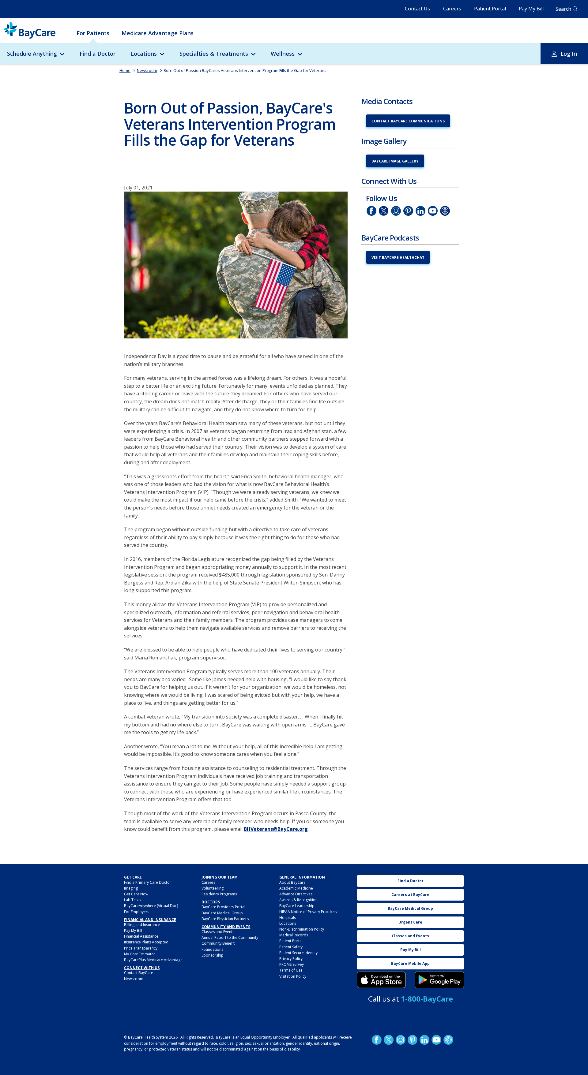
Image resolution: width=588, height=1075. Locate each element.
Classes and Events (218, 931)
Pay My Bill (531, 8)
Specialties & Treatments (213, 53)
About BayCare (292, 882)
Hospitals (287, 917)
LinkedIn (420, 211)
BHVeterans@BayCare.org (276, 829)
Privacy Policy (291, 958)
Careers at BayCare (410, 894)
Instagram (396, 211)
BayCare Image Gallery (395, 161)
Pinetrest (408, 211)
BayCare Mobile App (410, 963)
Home (124, 70)
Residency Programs (219, 894)
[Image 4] (439, 980)
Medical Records (293, 935)
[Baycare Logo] (29, 30)
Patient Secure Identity (298, 952)
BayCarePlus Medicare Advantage (153, 959)
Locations (144, 53)
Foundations (212, 949)
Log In (568, 53)
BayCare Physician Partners (225, 918)
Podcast (445, 211)
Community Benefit (218, 943)
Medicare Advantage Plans (158, 33)
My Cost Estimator (139, 954)
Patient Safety (291, 947)
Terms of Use (291, 970)
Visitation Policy (292, 976)
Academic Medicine (296, 888)
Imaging (131, 888)
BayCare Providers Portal (223, 906)
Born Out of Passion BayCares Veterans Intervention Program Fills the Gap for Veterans (245, 70)
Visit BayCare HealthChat (397, 257)
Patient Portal (490, 8)
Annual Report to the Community (230, 937)
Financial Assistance (141, 936)
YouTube (433, 211)
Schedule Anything (32, 53)
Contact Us (417, 8)
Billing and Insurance (142, 924)
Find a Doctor (97, 53)
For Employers (136, 911)
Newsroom (147, 70)
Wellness (283, 53)
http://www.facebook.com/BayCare (371, 211)
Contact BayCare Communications (408, 121)
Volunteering (213, 888)
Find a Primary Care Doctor (147, 882)
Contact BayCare (138, 972)
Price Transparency (140, 948)
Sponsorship (213, 955)
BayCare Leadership (297, 905)
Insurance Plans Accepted (146, 942)
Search (563, 9)
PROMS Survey (291, 964)
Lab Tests (132, 899)
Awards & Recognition (298, 899)
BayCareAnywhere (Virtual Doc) (151, 905)
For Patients (93, 33)
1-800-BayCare (427, 999)
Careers (452, 8)
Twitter (384, 211)
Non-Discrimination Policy (301, 929)
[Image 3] (381, 980)
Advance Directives (295, 894)
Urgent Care (410, 922)
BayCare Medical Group (222, 913)
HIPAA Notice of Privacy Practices (308, 911)
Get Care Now (136, 894)
